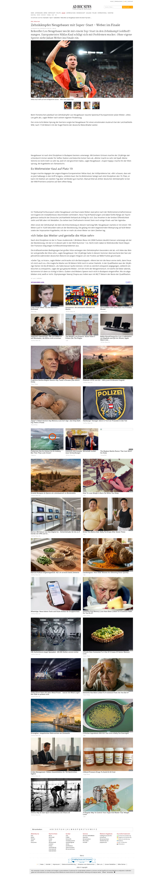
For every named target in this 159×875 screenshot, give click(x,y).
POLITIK (58, 13)
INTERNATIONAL (102, 13)
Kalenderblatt (52, 851)
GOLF (53, 15)
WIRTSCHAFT (51, 13)
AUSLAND (88, 13)
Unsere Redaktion (110, 864)
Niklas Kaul (37, 21)
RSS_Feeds (86, 841)
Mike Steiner (122, 864)
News (42, 864)
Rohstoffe (68, 839)
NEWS (32, 13)
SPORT (63, 13)
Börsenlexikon (37, 829)
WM (32, 21)
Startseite (45, 17)
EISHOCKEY (43, 15)
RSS (125, 1)
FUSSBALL (49, 15)
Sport (51, 17)
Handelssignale (70, 842)
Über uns (100, 864)
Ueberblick (57, 17)
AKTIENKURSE (39, 13)
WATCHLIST (130, 1)
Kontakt (85, 842)
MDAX (32, 837)
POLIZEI (94, 13)
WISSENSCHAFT (80, 13)
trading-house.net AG (106, 835)
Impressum (56, 864)
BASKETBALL (33, 15)
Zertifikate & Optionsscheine (70, 846)
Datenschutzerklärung (69, 864)
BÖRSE (45, 13)
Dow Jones (34, 842)
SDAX (32, 841)
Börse (50, 835)
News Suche (126, 7)
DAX (32, 835)
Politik (50, 839)
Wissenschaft (52, 842)
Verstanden (110, 872)
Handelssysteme (70, 841)
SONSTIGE (110, 13)
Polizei (50, 846)
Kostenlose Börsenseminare (104, 838)
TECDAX (33, 839)
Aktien (67, 844)
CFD (67, 835)
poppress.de (103, 842)
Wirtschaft (51, 837)
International (52, 849)
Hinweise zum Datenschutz (86, 864)
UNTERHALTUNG (71, 13)
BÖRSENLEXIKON (118, 1)
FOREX (67, 837)
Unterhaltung (52, 847)
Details (104, 872)
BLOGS (111, 1)
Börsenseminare (70, 849)
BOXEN (38, 15)
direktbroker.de (104, 841)
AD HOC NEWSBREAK (88, 835)
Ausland (51, 844)
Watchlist (85, 837)
